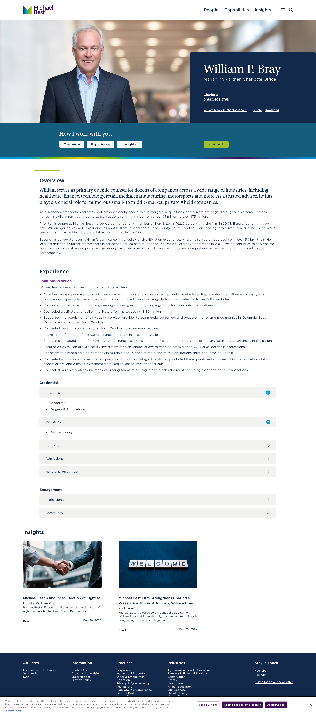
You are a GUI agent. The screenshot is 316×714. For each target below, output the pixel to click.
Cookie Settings (208, 705)
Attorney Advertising (86, 673)
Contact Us (79, 670)
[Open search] (291, 10)
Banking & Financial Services (187, 673)
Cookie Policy (14, 710)
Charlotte (211, 94)
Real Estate (124, 686)
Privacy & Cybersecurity (133, 683)
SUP (26, 677)
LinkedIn (260, 675)
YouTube (261, 670)
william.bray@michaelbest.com (225, 110)
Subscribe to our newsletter (274, 682)
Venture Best (32, 673)
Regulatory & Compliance (134, 690)
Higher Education (180, 686)
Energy (172, 680)
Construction (176, 677)
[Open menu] (283, 10)
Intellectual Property (130, 673)
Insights (263, 10)
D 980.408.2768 (216, 99)
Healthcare (175, 683)
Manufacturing (177, 693)
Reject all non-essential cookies (242, 705)
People (211, 10)
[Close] (310, 704)
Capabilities (236, 10)
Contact (216, 144)
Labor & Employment (131, 677)
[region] (158, 705)
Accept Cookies (276, 705)
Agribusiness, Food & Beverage (189, 670)
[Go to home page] (38, 9)
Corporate (123, 670)
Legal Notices (80, 677)
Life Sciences (177, 690)
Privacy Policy (81, 680)
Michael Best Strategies (39, 670)
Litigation (123, 680)
